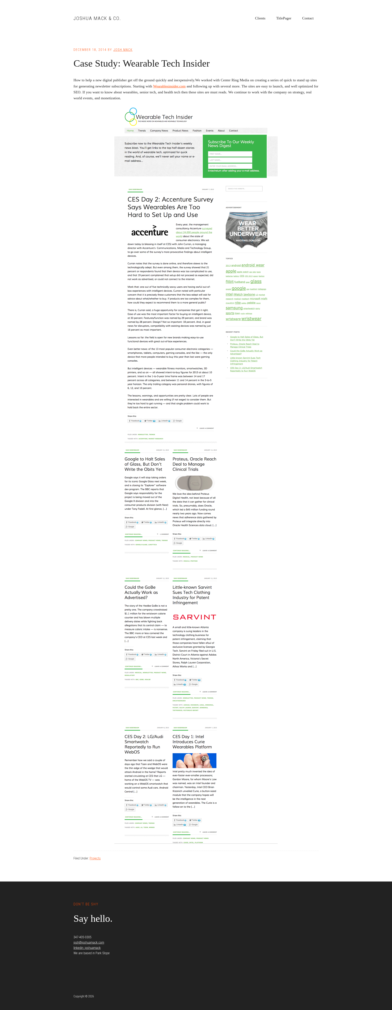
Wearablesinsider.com (169, 86)
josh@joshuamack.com (89, 942)
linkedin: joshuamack (87, 948)
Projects (95, 858)
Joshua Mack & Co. (97, 18)
